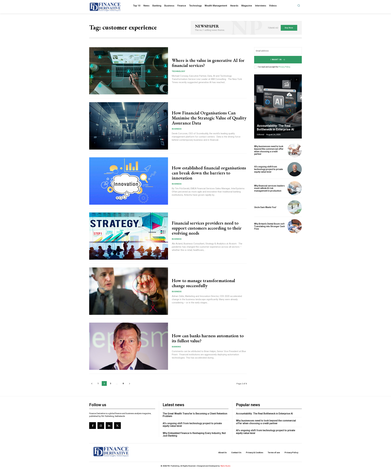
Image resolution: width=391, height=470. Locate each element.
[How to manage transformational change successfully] (128, 291)
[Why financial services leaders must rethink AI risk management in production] (294, 188)
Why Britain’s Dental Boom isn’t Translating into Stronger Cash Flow (269, 226)
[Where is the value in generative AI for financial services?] (128, 71)
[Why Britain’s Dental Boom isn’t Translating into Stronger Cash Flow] (294, 226)
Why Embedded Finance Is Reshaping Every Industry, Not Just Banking (194, 434)
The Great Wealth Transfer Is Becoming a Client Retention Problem (195, 415)
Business (176, 129)
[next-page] (129, 383)
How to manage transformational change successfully (203, 283)
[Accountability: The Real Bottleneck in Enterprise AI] (278, 106)
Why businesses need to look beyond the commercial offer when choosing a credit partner (268, 150)
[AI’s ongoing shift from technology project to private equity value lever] (294, 169)
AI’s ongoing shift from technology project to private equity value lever (268, 169)
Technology (178, 71)
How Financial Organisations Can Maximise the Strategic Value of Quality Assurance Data (209, 118)
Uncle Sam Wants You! (265, 207)
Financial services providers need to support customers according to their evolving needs (207, 228)
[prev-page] (91, 383)
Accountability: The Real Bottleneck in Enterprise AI (275, 127)
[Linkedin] (109, 425)
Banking (176, 347)
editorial (260, 134)
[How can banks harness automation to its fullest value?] (128, 346)
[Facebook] (92, 425)
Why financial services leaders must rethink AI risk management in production (269, 188)
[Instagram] (100, 425)
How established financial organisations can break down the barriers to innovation (209, 173)
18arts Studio (225, 466)
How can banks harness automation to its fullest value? (208, 338)
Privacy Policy (284, 67)
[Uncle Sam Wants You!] (294, 207)
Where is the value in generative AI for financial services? (208, 62)
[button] (299, 5)
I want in (276, 59)
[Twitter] (117, 425)
